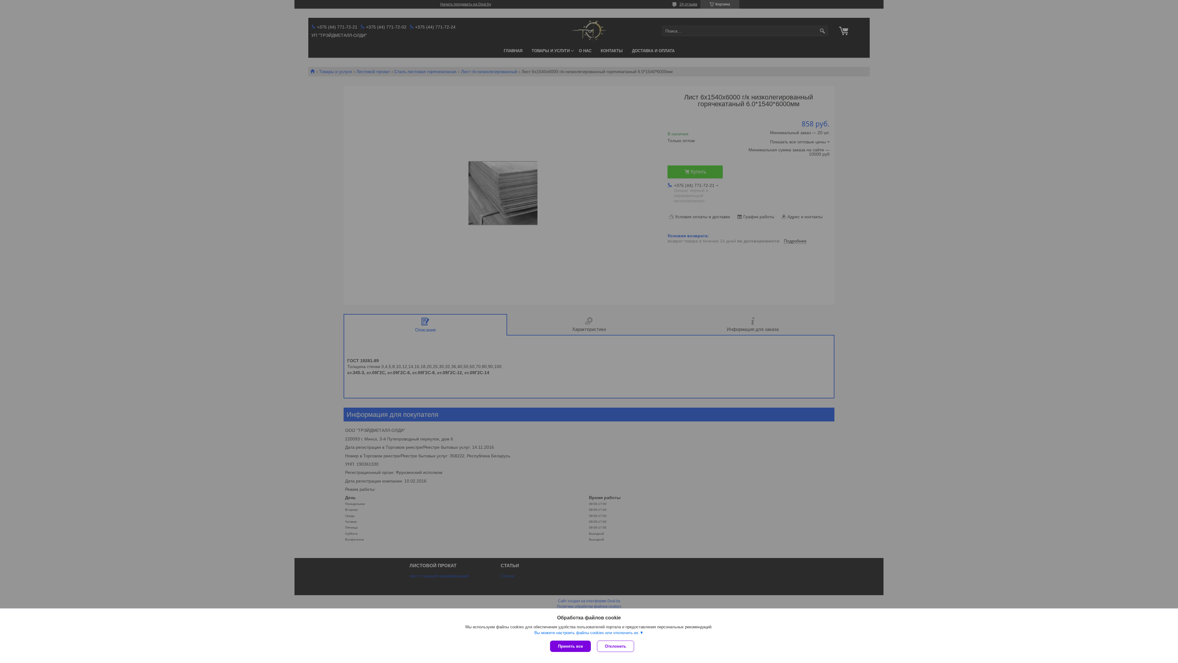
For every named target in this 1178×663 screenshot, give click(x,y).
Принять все (570, 646)
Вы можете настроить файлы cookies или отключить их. (587, 632)
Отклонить (615, 646)
